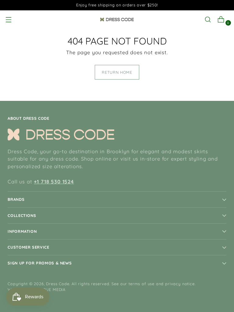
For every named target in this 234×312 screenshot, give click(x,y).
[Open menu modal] (11, 19)
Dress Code (57, 283)
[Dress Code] (117, 19)
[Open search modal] (210, 19)
